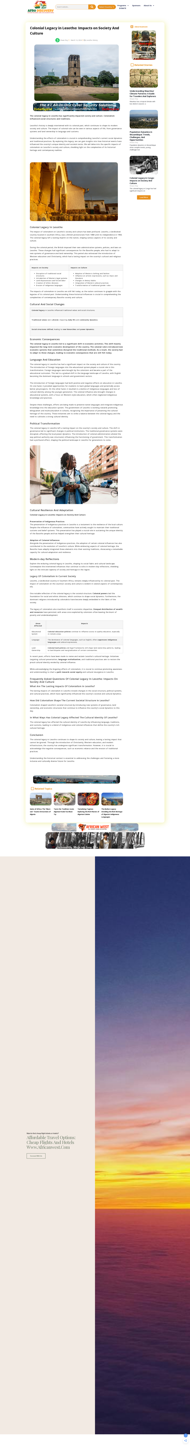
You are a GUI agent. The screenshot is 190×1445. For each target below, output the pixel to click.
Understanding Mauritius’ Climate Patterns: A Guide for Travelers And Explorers (143, 94)
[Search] (92, 7)
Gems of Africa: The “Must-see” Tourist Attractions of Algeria (40, 811)
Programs (121, 5)
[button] (144, 197)
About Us (148, 5)
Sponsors (136, 5)
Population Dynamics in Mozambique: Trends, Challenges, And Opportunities (141, 136)
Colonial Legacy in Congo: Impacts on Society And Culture (142, 181)
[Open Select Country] (113, 7)
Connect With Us (36, 1156)
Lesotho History (92, 40)
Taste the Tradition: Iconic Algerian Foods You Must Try (64, 811)
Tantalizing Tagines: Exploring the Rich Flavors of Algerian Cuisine (88, 811)
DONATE (122, 8)
